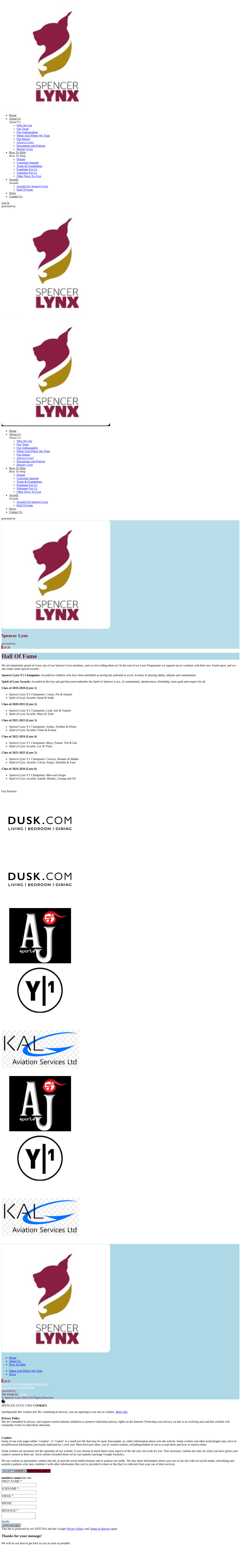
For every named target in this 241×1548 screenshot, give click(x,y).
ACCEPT (14, 1470)
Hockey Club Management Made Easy (25, 1384)
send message (11, 1525)
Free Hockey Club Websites (18, 1387)
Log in (5, 202)
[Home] (56, 108)
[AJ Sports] (40, 962)
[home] (56, 424)
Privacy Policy (75, 1528)
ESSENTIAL (38, 1470)
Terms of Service (100, 1528)
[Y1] (40, 1018)
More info (121, 1411)
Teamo (23, 1394)
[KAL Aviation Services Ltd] (40, 1074)
